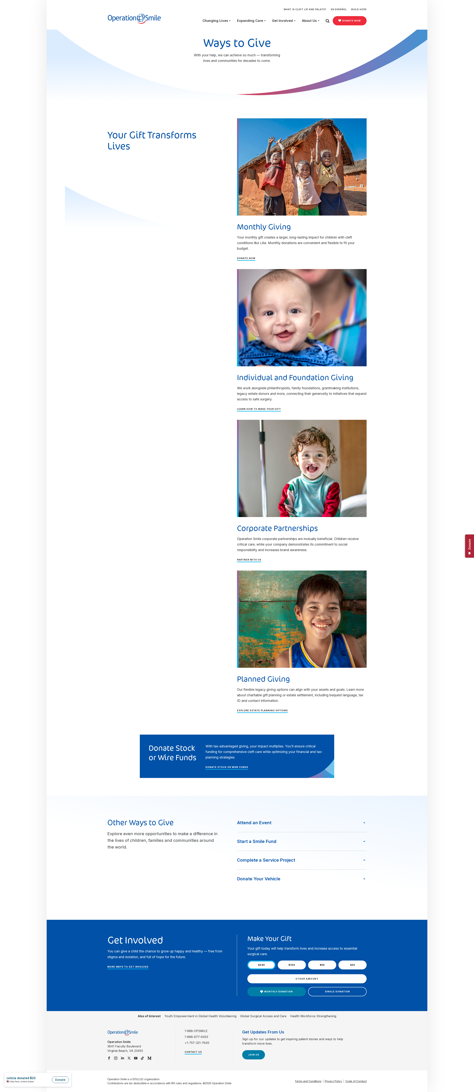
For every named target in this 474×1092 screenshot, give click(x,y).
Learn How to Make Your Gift (259, 409)
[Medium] (149, 1058)
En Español (339, 9)
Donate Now (351, 20)
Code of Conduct (356, 1081)
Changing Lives (215, 21)
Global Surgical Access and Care (263, 1016)
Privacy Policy (333, 1081)
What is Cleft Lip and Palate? (305, 9)
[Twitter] (129, 1058)
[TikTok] (142, 1058)
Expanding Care (250, 21)
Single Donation (337, 991)
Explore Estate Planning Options (262, 710)
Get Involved (282, 21)
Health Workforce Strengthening (313, 1016)
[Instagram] (115, 1058)
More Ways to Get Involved (127, 966)
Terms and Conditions (308, 1081)
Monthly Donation (278, 991)
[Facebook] (109, 1058)
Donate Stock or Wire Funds (227, 767)
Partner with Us (249, 559)
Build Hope (359, 9)
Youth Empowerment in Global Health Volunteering (200, 1016)
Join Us (253, 1054)
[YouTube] (135, 1058)
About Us (309, 21)
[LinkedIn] (122, 1058)
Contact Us (193, 1052)
